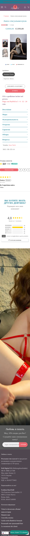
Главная (6, 16)
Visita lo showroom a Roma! (11, 509)
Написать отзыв (9, 169)
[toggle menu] (1, 7)
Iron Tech (12, 145)
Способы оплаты (7, 518)
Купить (15, 90)
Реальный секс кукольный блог (12, 523)
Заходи (23, 444)
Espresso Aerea (9, 79)
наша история (6, 512)
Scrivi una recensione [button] (15, 240)
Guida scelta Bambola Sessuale (11, 521)
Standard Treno (9, 74)
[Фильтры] (24, 169)
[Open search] (20, 169)
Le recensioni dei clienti (9, 526)
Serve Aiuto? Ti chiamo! (19, 532)
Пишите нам (5, 515)
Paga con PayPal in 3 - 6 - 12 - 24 (14, 101)
